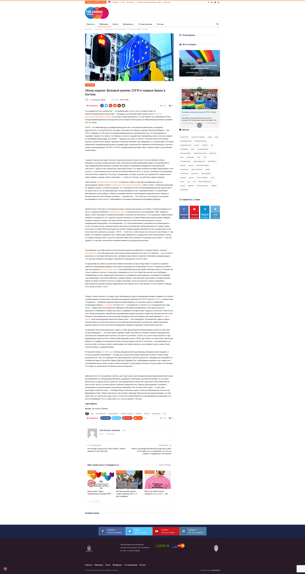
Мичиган (146, 413)
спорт (182, 181)
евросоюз (139, 413)
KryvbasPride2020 (189, 112)
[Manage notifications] (5, 569)
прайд (207, 169)
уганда (182, 185)
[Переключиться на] (109, 1)
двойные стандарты (127, 413)
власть (196, 145)
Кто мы (160, 24)
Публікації (103, 24)
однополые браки (203, 165)
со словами (107, 305)
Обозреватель (91, 253)
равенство (194, 173)
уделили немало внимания (107, 182)
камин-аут (212, 153)
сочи (212, 177)
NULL (171, 79)
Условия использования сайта (149, 2)
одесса (191, 165)
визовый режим (113, 413)
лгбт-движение (185, 161)
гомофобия (184, 149)
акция (210, 137)
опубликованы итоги (117, 212)
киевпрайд (190, 157)
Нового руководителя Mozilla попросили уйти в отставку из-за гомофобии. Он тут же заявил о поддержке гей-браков (151, 451)
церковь (214, 185)
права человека (196, 169)
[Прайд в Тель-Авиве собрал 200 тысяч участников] (199, 63)
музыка (182, 165)
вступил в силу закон (109, 269)
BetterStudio (216, 570)
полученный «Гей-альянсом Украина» (126, 185)
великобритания (101, 413)
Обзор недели (156, 413)
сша (164, 413)
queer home (184, 137)
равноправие (206, 173)
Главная (115, 2)
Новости (90, 24)
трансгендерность (205, 181)
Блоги (115, 24)
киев (181, 157)
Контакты (131, 2)
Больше (167, 2)
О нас (122, 2)
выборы (205, 145)
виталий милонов (201, 141)
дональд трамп (185, 153)
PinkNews (158, 299)
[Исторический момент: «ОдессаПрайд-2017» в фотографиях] (129, 479)
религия (183, 177)
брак (92, 413)
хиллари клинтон (202, 185)
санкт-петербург (202, 177)
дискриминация (202, 149)
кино (198, 157)
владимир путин (185, 145)
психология (184, 173)
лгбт (204, 157)
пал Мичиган (107, 352)
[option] (199, 64)
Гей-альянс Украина (198, 137)
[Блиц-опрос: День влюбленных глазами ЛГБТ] (101, 479)
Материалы (128, 24)
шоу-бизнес (184, 190)
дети (192, 149)
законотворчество (200, 153)
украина (191, 185)
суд (188, 181)
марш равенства (199, 161)
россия (191, 177)
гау (212, 145)
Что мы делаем (145, 24)
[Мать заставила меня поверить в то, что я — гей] (158, 479)
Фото (200, 60)
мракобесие (212, 161)
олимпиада (184, 169)
